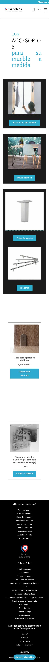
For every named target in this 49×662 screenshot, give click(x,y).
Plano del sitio (24, 608)
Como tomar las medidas (24, 580)
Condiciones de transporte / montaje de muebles (24, 597)
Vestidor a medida (24, 510)
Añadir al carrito (24, 473)
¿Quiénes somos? (24, 569)
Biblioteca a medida (24, 514)
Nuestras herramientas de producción (24, 583)
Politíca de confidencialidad (24, 594)
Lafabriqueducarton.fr (24, 645)
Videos (24, 587)
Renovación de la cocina (24, 619)
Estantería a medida (24, 531)
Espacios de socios (24, 576)
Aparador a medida (24, 535)
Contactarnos (24, 615)
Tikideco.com (24, 641)
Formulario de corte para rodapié (24, 590)
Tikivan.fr (24, 638)
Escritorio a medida (24, 528)
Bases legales (24, 605)
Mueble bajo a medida (24, 521)
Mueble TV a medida (24, 524)
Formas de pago (25, 612)
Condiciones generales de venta (24, 601)
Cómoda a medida (24, 538)
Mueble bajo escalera (24, 517)
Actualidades (24, 573)
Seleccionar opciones (24, 373)
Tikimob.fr (24, 634)
